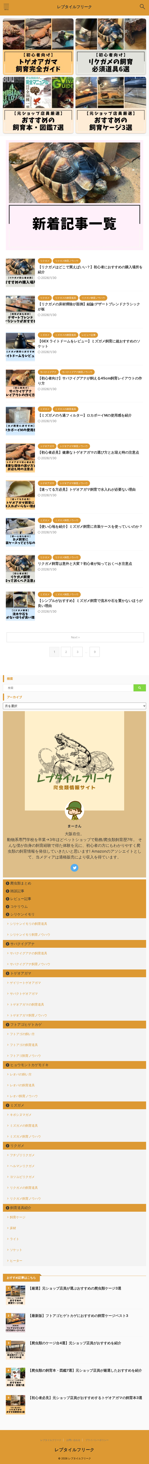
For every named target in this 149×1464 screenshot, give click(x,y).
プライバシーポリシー (97, 1440)
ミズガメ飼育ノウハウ (25, 1136)
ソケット (16, 1250)
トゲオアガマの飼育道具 (27, 1004)
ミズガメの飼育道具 (24, 1125)
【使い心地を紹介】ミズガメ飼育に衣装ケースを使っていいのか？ (90, 526)
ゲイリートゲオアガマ (25, 983)
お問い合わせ (73, 1440)
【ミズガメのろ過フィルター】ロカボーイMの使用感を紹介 (85, 415)
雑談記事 (17, 891)
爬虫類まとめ (20, 883)
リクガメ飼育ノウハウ (25, 1198)
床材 (13, 1228)
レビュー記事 (20, 899)
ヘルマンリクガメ (22, 1166)
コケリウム (19, 906)
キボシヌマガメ (21, 1115)
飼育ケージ (17, 1217)
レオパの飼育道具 (22, 1085)
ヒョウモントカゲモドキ (29, 1065)
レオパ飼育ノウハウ (24, 1096)
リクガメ (17, 1146)
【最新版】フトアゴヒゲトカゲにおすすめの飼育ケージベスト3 (78, 1316)
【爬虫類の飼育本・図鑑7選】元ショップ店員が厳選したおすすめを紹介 (85, 1370)
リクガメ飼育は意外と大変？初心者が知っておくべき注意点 (85, 563)
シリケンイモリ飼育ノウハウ (30, 934)
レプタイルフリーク (74, 6)
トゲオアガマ (20, 973)
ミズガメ (17, 1105)
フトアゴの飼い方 (22, 1034)
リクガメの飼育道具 (24, 1188)
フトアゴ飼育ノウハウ (25, 1056)
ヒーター (16, 1261)
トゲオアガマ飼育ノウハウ (28, 1015)
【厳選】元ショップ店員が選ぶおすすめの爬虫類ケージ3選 (74, 1288)
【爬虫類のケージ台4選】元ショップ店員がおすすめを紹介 (74, 1343)
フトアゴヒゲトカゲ (26, 1024)
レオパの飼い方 (21, 1074)
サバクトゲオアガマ (24, 993)
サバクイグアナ (22, 944)
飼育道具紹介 (20, 1208)
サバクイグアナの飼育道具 (28, 953)
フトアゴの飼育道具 (24, 1045)
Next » (75, 637)
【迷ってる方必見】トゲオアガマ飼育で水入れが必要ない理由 (87, 489)
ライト (14, 1239)
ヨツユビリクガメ (22, 1177)
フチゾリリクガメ (22, 1155)
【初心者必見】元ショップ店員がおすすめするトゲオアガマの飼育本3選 (85, 1398)
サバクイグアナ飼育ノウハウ (30, 964)
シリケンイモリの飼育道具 (28, 924)
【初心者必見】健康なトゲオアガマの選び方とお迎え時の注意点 (88, 452)
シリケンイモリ (22, 914)
